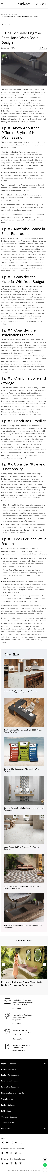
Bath (15, 14)
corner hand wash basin (11, 252)
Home (3, 14)
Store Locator (7, 1099)
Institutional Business (10, 1081)
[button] (45, 1159)
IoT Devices (6, 1111)
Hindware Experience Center (13, 1093)
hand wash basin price (31, 321)
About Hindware (8, 1123)
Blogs (9, 14)
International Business (10, 1087)
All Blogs (8, 24)
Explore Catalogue (8, 1105)
